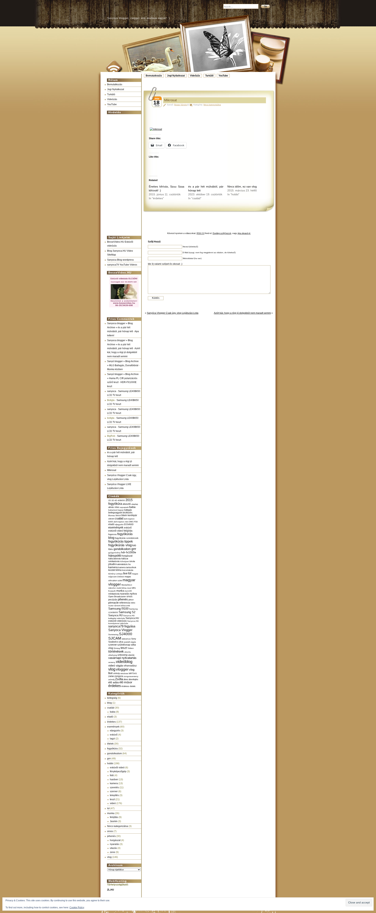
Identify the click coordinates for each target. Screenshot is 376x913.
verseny (111, 662)
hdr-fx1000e (128, 552)
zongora (118, 676)
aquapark (124, 507)
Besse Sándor (180, 105)
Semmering (113, 634)
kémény (111, 574)
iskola (132, 561)
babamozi (112, 510)
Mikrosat (111, 470)
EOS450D (129, 524)
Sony (133, 639)
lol (129, 573)
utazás (131, 655)
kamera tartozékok (127, 567)
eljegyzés (119, 524)
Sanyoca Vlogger (120, 630)
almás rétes (113, 507)
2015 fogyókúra (120, 501)
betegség (112, 698)
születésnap (123, 644)
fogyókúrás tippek (120, 541)
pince (131, 599)
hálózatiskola (114, 558)
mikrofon (112, 588)
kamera (113, 567)
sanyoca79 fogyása (121, 626)
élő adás (113, 682)
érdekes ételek (128, 686)
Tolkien (130, 648)
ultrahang (112, 655)
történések (116, 651)
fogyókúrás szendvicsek (126, 538)
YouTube (223, 75)
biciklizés (127, 512)
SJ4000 (125, 634)
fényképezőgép (118, 771)
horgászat (127, 555)
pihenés (123, 599)
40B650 (121, 500)
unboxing (122, 655)
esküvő (128, 527)
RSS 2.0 (200, 233)
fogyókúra (112, 748)
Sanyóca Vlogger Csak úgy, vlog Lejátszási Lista (172, 313)
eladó (111, 524)
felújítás (128, 530)
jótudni (112, 564)
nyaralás (124, 593)
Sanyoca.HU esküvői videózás (123, 619)
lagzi (112, 738)
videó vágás (115, 665)
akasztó (127, 504)
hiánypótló (114, 555)
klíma (119, 570)
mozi (129, 588)
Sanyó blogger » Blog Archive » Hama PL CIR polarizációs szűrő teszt (123, 378)
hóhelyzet (124, 561)
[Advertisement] (122, 173)
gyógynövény (114, 553)
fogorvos (112, 534)
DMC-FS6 (133, 522)
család (119, 518)
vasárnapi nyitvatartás (122, 657)
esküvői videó (115, 530)
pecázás (112, 599)
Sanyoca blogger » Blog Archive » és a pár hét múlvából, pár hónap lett (120, 327)
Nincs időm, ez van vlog (242, 186)
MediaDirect (126, 585)
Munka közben (115, 369)
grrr (133, 549)
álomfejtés (133, 679)
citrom (111, 518)
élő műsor (125, 682)
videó (113, 803)
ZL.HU (110, 889)
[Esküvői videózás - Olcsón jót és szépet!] (124, 307)
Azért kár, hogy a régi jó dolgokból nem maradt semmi (123, 352)
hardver (114, 779)
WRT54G (133, 673)
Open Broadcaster (117, 596)
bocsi (118, 515)
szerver (112, 644)
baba (132, 507)
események (115, 527)
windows (124, 673)
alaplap (134, 504)
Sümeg (117, 648)
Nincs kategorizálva (117, 826)
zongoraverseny (131, 676)
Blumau (111, 515)
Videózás (195, 75)
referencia (124, 602)
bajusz (121, 510)
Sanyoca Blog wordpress (120, 259)
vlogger (122, 669)
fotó (134, 545)
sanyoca (111, 391)
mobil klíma (122, 588)
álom (126, 679)
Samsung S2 (127, 612)
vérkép (116, 673)
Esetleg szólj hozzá (222, 233)
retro (133, 603)
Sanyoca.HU (115, 615)
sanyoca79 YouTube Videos (122, 264)
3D (112, 500)
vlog (111, 669)
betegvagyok (115, 512)
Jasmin (114, 821)
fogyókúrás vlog (120, 545)
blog (109, 702)
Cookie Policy (77, 907)
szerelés (114, 787)
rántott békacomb (122, 605)
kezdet (111, 570)
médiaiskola (113, 594)
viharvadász (130, 665)
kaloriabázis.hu (123, 564)
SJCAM (114, 638)
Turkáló (209, 75)
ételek (110, 743)
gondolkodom (122, 549)
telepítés (114, 795)
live (125, 573)
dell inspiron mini (121, 522)
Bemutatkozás (154, 75)
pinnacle (113, 602)
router (111, 605)
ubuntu (127, 652)
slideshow (126, 639)
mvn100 (128, 591)
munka (120, 590)
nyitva (133, 593)
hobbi (110, 763)
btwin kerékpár (129, 515)
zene (111, 676)
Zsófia (119, 679)
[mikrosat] (208, 129)
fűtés (110, 549)
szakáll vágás (130, 642)
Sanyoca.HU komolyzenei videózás (123, 622)
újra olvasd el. (244, 233)
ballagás (128, 510)
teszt (124, 647)
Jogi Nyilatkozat (176, 75)
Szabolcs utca (115, 641)
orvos (129, 596)
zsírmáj (111, 679)
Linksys (119, 574)
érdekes (114, 686)
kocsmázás (127, 570)
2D (109, 500)
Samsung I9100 (118, 608)
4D (116, 500)
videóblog (124, 661)
